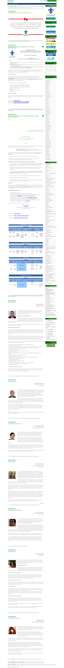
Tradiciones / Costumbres (30, 418)
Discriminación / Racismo (15, 456)
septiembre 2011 (47, 96)
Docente (46, 197)
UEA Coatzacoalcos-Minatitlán (38, 40)
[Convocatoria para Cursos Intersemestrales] (26, 122)
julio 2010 (46, 115)
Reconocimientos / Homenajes (49, 252)
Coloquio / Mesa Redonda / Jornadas (50, 173)
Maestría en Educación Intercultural (50, 236)
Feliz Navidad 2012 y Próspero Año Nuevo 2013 (19, 12)
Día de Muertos (12, 302)
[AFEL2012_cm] (26, 238)
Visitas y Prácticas (47, 283)
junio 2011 (46, 100)
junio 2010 (46, 117)
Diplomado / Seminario (48, 193)
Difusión (46, 192)
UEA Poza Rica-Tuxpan (17, 41)
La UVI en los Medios (48, 232)
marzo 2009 (47, 137)
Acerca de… (10, 3)
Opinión (46, 245)
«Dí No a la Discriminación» (49, 312)
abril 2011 (46, 103)
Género (46, 224)
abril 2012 (46, 88)
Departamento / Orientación (49, 186)
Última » (22, 662)
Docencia (46, 196)
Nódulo (46, 244)
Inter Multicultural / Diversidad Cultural (50, 227)
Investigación (47, 229)
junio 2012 (46, 85)
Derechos (46, 189)
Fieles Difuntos (11, 461)
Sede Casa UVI (16, 40)
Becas (46, 169)
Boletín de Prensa (47, 170)
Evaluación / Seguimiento (48, 207)
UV (23, 666)
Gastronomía (47, 221)
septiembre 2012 (47, 82)
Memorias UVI (47, 238)
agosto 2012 (47, 84)
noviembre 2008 (47, 143)
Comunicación (47, 175)
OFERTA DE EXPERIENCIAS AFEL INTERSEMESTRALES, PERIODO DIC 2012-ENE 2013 (23, 116)
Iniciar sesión (42, 0)
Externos (46, 217)
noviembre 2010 (47, 110)
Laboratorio (47, 233)
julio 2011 (46, 99)
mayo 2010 (47, 118)
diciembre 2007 (47, 158)
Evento (46, 208)
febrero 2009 (47, 139)
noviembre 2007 (47, 159)
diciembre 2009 (47, 125)
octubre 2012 (47, 81)
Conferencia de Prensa (48, 179)
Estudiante (13, 418)
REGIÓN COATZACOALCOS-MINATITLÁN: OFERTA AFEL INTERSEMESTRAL (21, 47)
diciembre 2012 (47, 78)
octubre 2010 (47, 111)
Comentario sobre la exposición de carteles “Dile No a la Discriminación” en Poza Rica (50, 315)
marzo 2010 (47, 121)
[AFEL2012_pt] (26, 253)
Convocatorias (14, 295)
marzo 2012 (47, 89)
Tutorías (46, 272)
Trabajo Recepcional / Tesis (49, 268)
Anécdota (46, 166)
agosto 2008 (47, 147)
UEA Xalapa (28, 41)
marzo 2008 (47, 154)
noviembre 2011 (47, 95)
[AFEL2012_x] (26, 271)
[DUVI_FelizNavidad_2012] (26, 36)
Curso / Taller (47, 185)
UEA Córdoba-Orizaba (11, 41)
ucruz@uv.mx (26, 206)
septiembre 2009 (47, 129)
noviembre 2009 (47, 126)
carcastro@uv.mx (14, 667)
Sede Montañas (24, 40)
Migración (46, 241)
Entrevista (46, 204)
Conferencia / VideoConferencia (49, 178)
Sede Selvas (27, 40)
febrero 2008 (47, 155)
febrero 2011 (47, 106)
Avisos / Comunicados (48, 167)
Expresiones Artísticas (48, 216)
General (35, 659)
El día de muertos (12, 381)
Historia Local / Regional (48, 225)
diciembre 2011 (47, 93)
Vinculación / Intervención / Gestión (50, 280)
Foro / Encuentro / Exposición (49, 220)
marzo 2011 (47, 104)
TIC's (46, 264)
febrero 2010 (47, 122)
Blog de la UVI (10, 2)
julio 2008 (46, 148)
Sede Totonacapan (32, 40)
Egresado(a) (47, 201)
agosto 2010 (47, 114)
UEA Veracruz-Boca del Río (23, 41)
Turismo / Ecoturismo (48, 271)
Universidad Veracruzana (52, 0)
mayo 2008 (47, 151)
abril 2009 (46, 136)
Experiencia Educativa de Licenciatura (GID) (20, 612)
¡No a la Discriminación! (14, 618)
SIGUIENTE (41, 6)
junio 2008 (46, 150)
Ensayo (46, 203)
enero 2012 (47, 92)
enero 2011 (47, 107)
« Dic (46, 72)
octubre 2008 (47, 144)
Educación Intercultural (48, 200)
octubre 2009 (47, 128)
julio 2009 (46, 132)
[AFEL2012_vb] (26, 287)
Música (46, 242)
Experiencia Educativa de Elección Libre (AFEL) (24, 295)
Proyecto (46, 249)
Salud (46, 253)
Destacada (13, 40)
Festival (46, 218)
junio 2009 (46, 133)
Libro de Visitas (15, 3)
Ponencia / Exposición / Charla (49, 248)
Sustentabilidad (47, 263)
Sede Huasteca (20, 40)
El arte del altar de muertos (15, 423)
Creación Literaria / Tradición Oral (50, 182)
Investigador (47, 230)
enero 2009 (47, 140)
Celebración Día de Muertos (15, 510)
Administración (47, 163)
